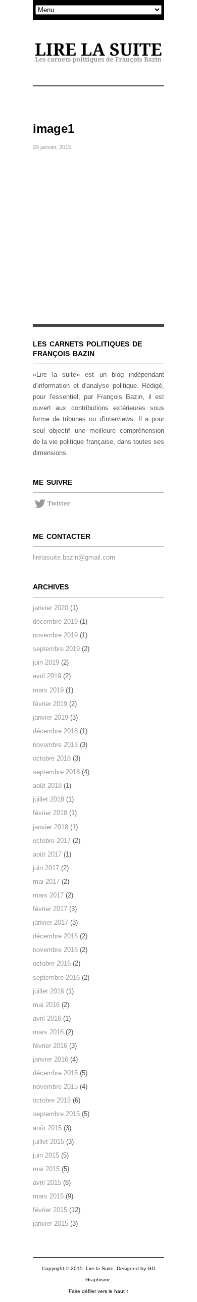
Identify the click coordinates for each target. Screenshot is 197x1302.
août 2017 (47, 854)
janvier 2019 (50, 717)
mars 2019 (48, 690)
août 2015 (47, 1128)
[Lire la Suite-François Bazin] (98, 53)
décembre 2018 (55, 731)
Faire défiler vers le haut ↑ (99, 1291)
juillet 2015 (48, 1141)
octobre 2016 (52, 963)
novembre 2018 (55, 744)
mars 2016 (48, 1032)
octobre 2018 (52, 758)
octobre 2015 (52, 1100)
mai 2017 (46, 881)
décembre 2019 (55, 621)
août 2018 (47, 785)
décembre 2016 (55, 936)
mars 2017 (48, 895)
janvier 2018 (50, 827)
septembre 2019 (56, 649)
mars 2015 (48, 1196)
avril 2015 (47, 1182)
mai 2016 (46, 1005)
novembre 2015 (55, 1086)
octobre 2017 (52, 840)
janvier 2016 (50, 1059)
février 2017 (50, 909)
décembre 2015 (55, 1073)
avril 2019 (47, 676)
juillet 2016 (48, 991)
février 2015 (50, 1210)
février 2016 (50, 1045)
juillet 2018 (48, 799)
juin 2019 (46, 662)
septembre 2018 (56, 772)
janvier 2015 (50, 1223)
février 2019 (50, 704)
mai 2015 (46, 1169)
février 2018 (50, 813)
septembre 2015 (56, 1114)
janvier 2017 (50, 922)
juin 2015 (46, 1155)
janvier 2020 (50, 608)
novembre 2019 (55, 635)
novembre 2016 (55, 950)
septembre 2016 (56, 977)
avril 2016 (47, 1018)
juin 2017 (46, 868)
